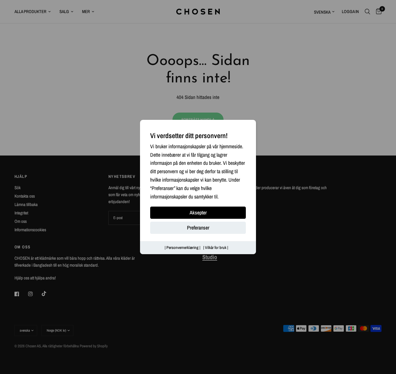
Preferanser (198, 228)
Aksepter (198, 212)
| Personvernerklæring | (182, 247)
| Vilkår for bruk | (215, 247)
